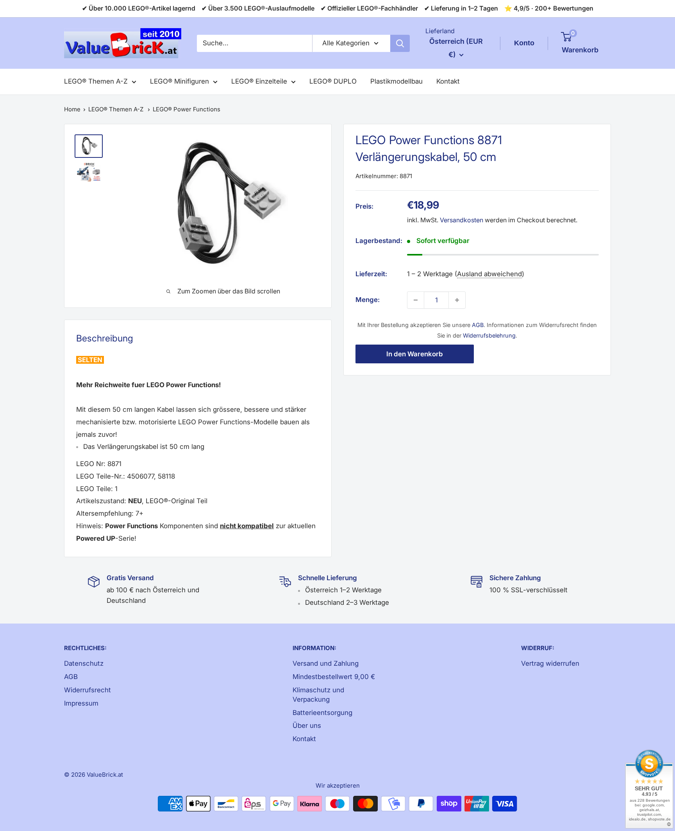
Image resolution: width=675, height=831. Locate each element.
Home (72, 109)
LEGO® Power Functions (186, 109)
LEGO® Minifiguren (179, 81)
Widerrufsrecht (87, 690)
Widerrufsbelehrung (489, 335)
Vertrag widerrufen (550, 663)
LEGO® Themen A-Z (96, 81)
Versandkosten (461, 220)
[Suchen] (400, 43)
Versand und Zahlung (326, 663)
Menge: (367, 300)
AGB (478, 325)
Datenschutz (84, 663)
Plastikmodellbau (396, 81)
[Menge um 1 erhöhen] (457, 300)
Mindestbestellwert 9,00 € (334, 677)
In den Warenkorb (414, 354)
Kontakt (448, 81)
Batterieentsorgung (322, 713)
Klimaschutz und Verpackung (318, 694)
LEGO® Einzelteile (259, 81)
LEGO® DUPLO (333, 81)
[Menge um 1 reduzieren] (415, 300)
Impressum (81, 703)
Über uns (307, 725)
